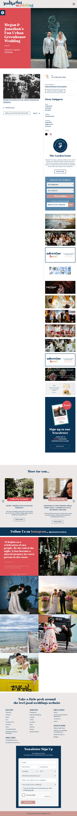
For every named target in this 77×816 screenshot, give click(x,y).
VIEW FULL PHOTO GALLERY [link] (55, 91)
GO (71, 205)
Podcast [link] (8, 724)
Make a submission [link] (59, 728)
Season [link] (32, 729)
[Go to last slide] (3, 501)
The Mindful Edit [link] (11, 729)
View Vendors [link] (60, 196)
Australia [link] (48, 122)
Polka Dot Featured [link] (19, 499)
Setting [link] (32, 727)
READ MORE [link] (60, 171)
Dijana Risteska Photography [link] (56, 86)
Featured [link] (8, 50)
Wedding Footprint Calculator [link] (11, 732)
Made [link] (7, 717)
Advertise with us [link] (59, 734)
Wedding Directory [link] (11, 740)
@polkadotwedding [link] (57, 532)
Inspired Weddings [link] (35, 715)
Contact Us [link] (57, 719)
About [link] (55, 712)
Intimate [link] (48, 108)
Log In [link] (56, 721)
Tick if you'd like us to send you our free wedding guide (37, 789)
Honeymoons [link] (10, 722)
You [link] (7, 719)
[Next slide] (73, 501)
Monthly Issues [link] (34, 731)
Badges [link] (56, 737)
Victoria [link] (48, 126)
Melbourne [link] (49, 124)
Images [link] (32, 717)
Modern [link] (48, 110)
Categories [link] (33, 712)
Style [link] (31, 724)
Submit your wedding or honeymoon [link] (60, 731)
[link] (2, 12)
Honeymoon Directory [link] (12, 742)
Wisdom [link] (8, 715)
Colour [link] (32, 719)
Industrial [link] (48, 106)
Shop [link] (7, 727)
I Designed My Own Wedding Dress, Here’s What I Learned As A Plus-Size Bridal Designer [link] (58, 508)
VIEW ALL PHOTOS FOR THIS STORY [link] (16, 113)
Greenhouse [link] (49, 116)
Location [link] (32, 722)
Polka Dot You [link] (57, 499)
